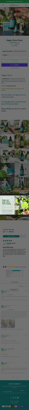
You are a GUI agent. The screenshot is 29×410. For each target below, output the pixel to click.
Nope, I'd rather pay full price (7, 213)
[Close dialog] (28, 196)
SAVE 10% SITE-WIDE (7, 211)
